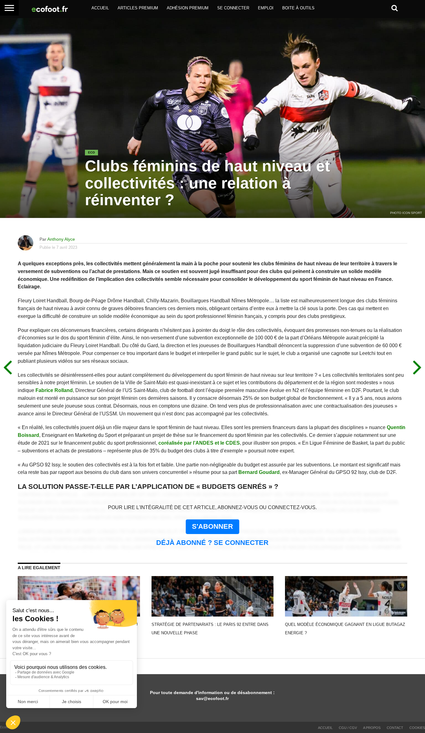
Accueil (100, 8)
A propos (372, 728)
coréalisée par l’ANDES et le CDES (199, 443)
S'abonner (212, 526)
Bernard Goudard (259, 472)
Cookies (417, 728)
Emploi (265, 8)
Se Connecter (233, 8)
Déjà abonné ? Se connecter (212, 542)
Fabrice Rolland (54, 390)
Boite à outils (298, 8)
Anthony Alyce (61, 239)
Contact (395, 728)
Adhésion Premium (187, 8)
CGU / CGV (348, 728)
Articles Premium (138, 8)
